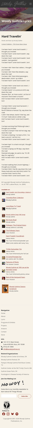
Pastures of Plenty (12, 262)
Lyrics (3, 319)
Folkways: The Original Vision (16, 225)
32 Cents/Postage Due (13, 257)
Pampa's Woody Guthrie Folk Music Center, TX (16, 364)
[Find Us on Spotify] (16, 414)
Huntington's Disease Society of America (15, 374)
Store (3, 335)
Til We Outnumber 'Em (14, 249)
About (3, 316)
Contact (3, 332)
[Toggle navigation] (30, 3)
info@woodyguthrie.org (11, 349)
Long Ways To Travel (13, 206)
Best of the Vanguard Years (15, 277)
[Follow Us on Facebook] (3, 414)
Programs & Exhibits (8, 322)
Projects (4, 326)
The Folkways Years (13, 231)
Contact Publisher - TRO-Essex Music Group (14, 44)
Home (3, 313)
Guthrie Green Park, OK (9, 371)
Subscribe (24, 396)
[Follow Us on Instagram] (8, 414)
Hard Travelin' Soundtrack (15, 236)
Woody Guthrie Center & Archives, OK (14, 357)
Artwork (4, 329)
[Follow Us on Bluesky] (12, 414)
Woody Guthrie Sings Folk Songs (15, 214)
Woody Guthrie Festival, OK (10, 360)
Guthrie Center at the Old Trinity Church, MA (16, 368)
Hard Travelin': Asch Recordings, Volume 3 (18, 192)
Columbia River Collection (15, 198)
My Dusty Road (11, 220)
